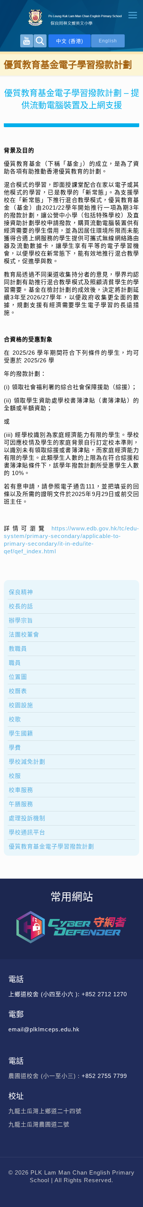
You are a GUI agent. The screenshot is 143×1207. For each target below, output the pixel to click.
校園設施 (21, 705)
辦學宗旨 (21, 620)
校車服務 (21, 790)
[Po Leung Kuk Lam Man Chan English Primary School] (71, 17)
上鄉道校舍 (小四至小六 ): (45, 994)
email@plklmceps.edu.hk (44, 1029)
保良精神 (21, 592)
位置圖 (18, 677)
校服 (15, 775)
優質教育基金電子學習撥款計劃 (51, 846)
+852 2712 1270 (104, 994)
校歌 (15, 719)
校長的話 (21, 606)
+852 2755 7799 (105, 1076)
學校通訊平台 (27, 832)
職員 (15, 662)
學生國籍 (21, 733)
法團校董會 (24, 634)
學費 (15, 747)
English (108, 41)
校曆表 (18, 691)
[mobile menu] (132, 15)
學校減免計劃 (27, 761)
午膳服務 (21, 804)
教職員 (18, 648)
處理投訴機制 (27, 818)
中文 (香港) (69, 41)
